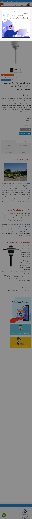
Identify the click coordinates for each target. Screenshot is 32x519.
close (2, 8)
